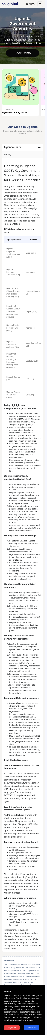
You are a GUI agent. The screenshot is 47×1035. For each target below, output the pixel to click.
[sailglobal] (8, 4)
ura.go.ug (30, 272)
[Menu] (40, 4)
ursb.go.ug (31, 253)
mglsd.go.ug (31, 311)
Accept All (32, 1028)
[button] (22, 147)
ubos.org (30, 395)
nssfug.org (31, 328)
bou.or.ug (30, 378)
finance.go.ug (32, 360)
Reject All (12, 1028)
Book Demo (22, 53)
